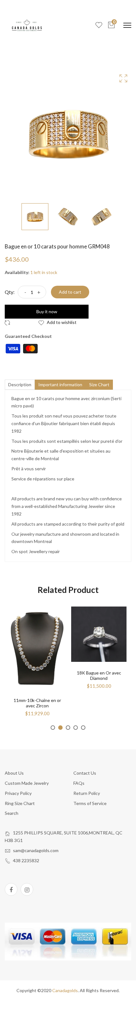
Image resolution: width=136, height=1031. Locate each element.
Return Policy (86, 793)
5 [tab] (83, 727)
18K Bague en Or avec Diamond (99, 675)
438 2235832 (26, 860)
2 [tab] (60, 727)
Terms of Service (90, 803)
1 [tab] (53, 727)
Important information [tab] (60, 384)
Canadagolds (65, 990)
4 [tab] (75, 727)
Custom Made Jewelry (27, 783)
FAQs (78, 783)
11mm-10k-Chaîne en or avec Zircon (37, 703)
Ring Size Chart (20, 803)
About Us (14, 773)
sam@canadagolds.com (36, 850)
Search (11, 813)
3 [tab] (68, 727)
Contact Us (84, 773)
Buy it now (46, 311)
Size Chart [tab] (99, 384)
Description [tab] (19, 384)
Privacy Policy (18, 793)
